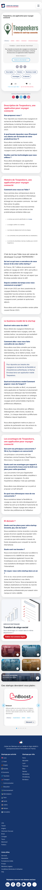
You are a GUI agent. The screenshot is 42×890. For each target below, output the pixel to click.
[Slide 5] (23, 728)
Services (4, 855)
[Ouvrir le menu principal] (38, 5)
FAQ (2, 872)
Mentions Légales (6, 866)
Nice (23, 769)
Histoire (19, 72)
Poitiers (3, 844)
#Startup (7, 40)
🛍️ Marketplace (6, 794)
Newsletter (4, 858)
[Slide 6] (25, 728)
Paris (24, 758)
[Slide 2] (18, 728)
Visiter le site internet (20, 60)
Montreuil (4, 842)
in (17, 67)
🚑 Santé (4, 801)
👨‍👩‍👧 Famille (4, 769)
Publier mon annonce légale (15, 637)
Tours (3, 839)
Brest (3, 834)
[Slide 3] (20, 728)
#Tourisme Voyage (33, 40)
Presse (3, 864)
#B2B (12, 40)
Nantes (24, 771)
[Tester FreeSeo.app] (17, 654)
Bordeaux (25, 779)
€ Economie (5, 772)
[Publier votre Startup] (17, 668)
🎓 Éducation (5, 787)
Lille (2, 823)
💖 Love (3, 758)
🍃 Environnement (7, 790)
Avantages (16, 76)
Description (9, 72)
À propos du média (7, 861)
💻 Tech (3, 797)
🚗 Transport (5, 779)
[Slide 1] (16, 728)
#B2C (17, 40)
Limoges (4, 836)
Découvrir (29, 722)
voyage (30, 219)
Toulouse (25, 766)
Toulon (3, 826)
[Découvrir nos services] (37, 678)
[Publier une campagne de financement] (38, 668)
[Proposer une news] (38, 654)
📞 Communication (7, 783)
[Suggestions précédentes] (4, 705)
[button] (11, 83)
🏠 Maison (4, 808)
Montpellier (26, 774)
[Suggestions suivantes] (38, 705)
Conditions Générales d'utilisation (12, 869)
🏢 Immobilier (5, 812)
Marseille (25, 760)
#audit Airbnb (16, 717)
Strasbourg (25, 777)
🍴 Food (3, 761)
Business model (31, 72)
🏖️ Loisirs (4, 805)
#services (24, 40)
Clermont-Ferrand (7, 831)
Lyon (23, 763)
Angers (3, 828)
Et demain (26, 76)
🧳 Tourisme (5, 776)
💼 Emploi (4, 765)
